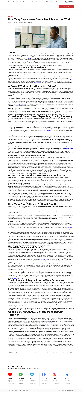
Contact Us (66, 6)
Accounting (28, 1)
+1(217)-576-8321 (69, 1)
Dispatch (9, 1)
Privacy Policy (25, 390)
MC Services (52, 1)
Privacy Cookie (18, 390)
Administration (35, 1)
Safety (14, 1)
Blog (57, 1)
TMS (47, 1)
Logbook (19, 1)
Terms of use (10, 390)
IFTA (23, 1)
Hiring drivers (41, 1)
